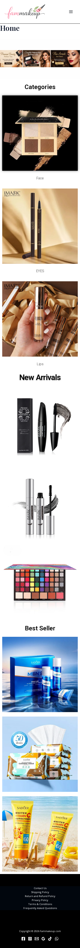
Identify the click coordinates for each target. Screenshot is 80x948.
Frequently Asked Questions (40, 908)
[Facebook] (23, 939)
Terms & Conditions (40, 904)
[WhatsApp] (57, 939)
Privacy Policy (40, 900)
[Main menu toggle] (71, 11)
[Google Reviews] (43, 939)
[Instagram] (30, 939)
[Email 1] (37, 939)
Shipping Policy (40, 892)
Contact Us (40, 888)
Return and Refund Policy (40, 896)
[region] (40, 59)
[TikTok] (50, 939)
